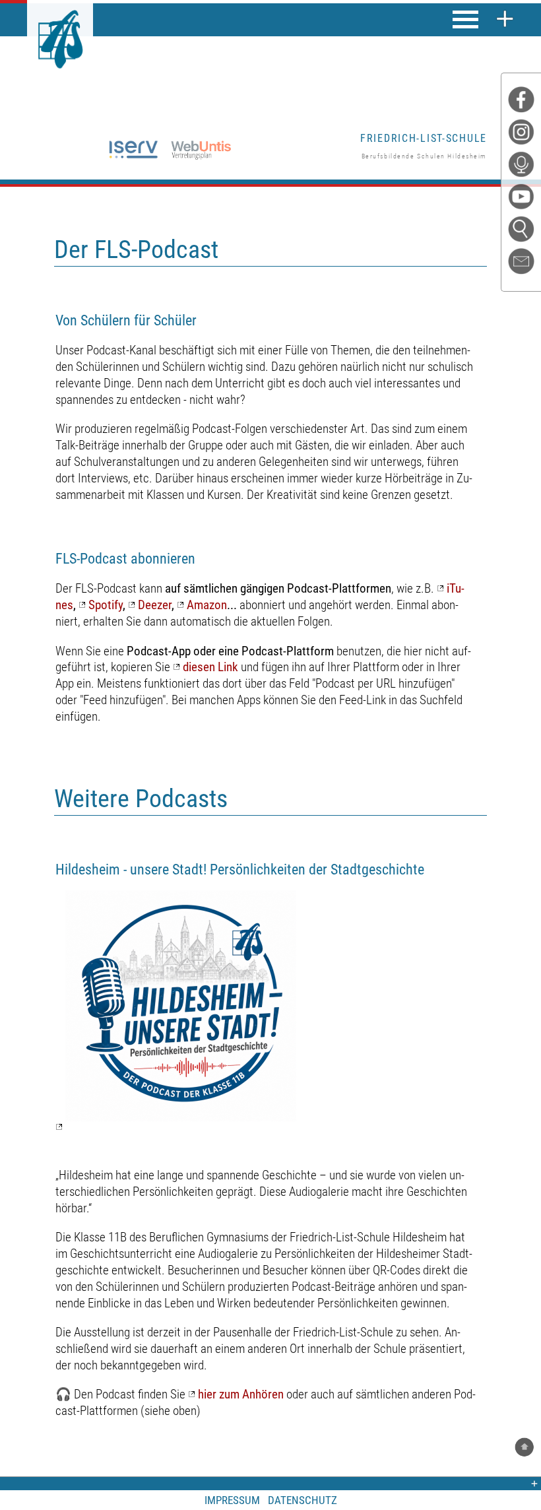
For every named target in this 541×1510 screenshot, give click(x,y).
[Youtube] (524, 199)
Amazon (207, 604)
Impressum (232, 1500)
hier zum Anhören (241, 1394)
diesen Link (210, 666)
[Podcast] (524, 167)
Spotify (105, 604)
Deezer (155, 604)
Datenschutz (302, 1500)
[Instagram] (524, 135)
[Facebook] (524, 102)
